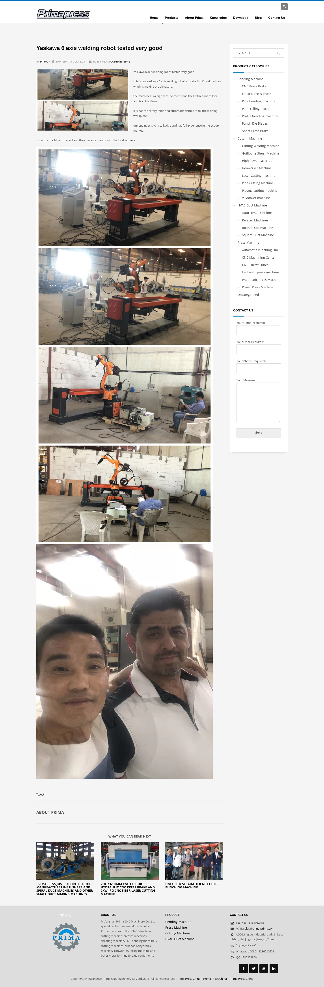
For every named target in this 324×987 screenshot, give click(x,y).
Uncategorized (248, 295)
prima (44, 61)
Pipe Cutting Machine (258, 183)
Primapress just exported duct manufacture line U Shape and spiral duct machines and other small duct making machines (64, 889)
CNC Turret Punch (255, 265)
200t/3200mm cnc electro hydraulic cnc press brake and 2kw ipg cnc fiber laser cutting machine (128, 889)
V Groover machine (256, 198)
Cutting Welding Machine (260, 146)
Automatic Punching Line (260, 250)
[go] (278, 53)
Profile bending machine (260, 116)
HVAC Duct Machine (252, 205)
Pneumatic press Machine (261, 280)
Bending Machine (251, 79)
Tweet (40, 794)
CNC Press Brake (254, 86)
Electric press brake (256, 94)
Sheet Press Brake (255, 131)
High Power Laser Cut (258, 160)
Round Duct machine (257, 228)
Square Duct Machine (258, 235)
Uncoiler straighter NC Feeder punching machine (191, 885)
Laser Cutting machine (258, 175)
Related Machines (255, 220)
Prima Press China (188, 979)
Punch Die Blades (255, 123)
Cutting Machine (250, 138)
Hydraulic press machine (260, 272)
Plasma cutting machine (259, 190)
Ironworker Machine (257, 168)
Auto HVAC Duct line (257, 213)
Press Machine (248, 242)
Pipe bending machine (258, 101)
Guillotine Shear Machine (260, 153)
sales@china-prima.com (258, 928)
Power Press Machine (258, 287)
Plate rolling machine (257, 109)
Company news (120, 61)
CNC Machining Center (259, 257)
